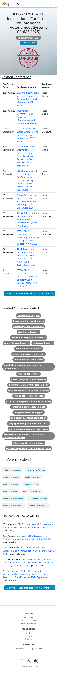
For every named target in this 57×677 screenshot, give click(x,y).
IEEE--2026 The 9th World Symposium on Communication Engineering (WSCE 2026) (28, 135)
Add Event (28, 617)
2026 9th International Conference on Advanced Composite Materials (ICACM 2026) (28, 99)
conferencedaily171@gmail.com (28, 648)
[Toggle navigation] (52, 3)
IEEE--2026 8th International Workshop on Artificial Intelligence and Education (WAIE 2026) (28, 237)
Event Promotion (28, 623)
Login (28, 633)
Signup (28, 636)
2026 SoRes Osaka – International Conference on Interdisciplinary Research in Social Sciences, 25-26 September (27, 156)
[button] (12, 469)
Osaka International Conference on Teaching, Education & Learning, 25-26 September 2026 (28, 201)
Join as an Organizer (28, 620)
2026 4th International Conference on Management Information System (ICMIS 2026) (28, 219)
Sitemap (28, 639)
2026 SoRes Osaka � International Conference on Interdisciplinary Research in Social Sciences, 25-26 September (27, 180)
